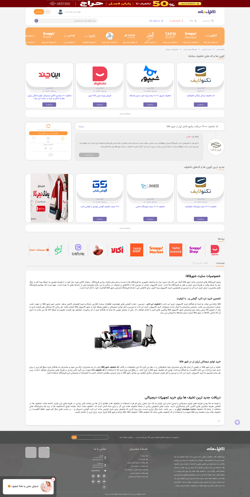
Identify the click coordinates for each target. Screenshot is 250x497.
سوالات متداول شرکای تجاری (136, 463)
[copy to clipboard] (46, 149)
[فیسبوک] (99, 476)
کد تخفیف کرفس (150, 42)
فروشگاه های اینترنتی (190, 49)
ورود (47, 11)
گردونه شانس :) (175, 21)
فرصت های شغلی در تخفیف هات (135, 470)
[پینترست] (93, 481)
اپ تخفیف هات (154, 21)
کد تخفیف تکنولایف (89, 42)
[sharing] (51, 149)
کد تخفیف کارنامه (29, 42)
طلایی (50, 154)
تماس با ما (142, 459)
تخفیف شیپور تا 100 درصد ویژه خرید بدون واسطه (150, 95)
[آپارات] (104, 487)
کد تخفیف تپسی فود (130, 42)
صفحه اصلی (221, 49)
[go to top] (237, 422)
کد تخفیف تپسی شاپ (170, 42)
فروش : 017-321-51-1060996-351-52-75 (97, 458)
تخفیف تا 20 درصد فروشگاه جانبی (150, 206)
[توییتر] (104, 481)
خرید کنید (89, 155)
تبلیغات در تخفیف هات (138, 466)
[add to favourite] (33, 138)
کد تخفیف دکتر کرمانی (109, 42)
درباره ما (143, 456)
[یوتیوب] (99, 481)
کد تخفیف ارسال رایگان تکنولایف (201, 95)
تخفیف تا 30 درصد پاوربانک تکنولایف (200, 206)
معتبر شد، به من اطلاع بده (48, 133)
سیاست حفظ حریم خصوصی (137, 477)
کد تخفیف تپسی (69, 42)
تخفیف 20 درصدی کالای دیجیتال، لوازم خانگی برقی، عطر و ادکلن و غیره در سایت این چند (49, 97)
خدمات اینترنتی (207, 49)
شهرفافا (81, 126)
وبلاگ (191, 21)
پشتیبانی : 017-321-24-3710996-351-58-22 (97, 465)
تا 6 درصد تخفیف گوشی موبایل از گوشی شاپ (100, 206)
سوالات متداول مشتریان (138, 473)
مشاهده (201, 104)
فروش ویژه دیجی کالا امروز (99, 95)
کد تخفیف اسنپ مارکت (191, 42)
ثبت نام (39, 11)
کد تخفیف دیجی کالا (211, 42)
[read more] (124, 421)
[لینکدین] (104, 476)
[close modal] (53, 479)
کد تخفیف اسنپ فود (49, 42)
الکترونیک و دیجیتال (172, 49)
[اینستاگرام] (93, 476)
